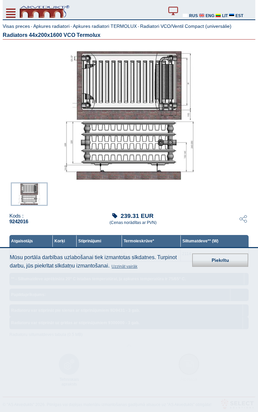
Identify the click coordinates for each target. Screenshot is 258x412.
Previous (7, 193)
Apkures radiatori (51, 26)
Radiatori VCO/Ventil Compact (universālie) (185, 26)
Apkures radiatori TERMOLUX (105, 26)
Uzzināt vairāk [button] (124, 266)
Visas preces (16, 26)
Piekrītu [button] (220, 260)
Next (250, 193)
